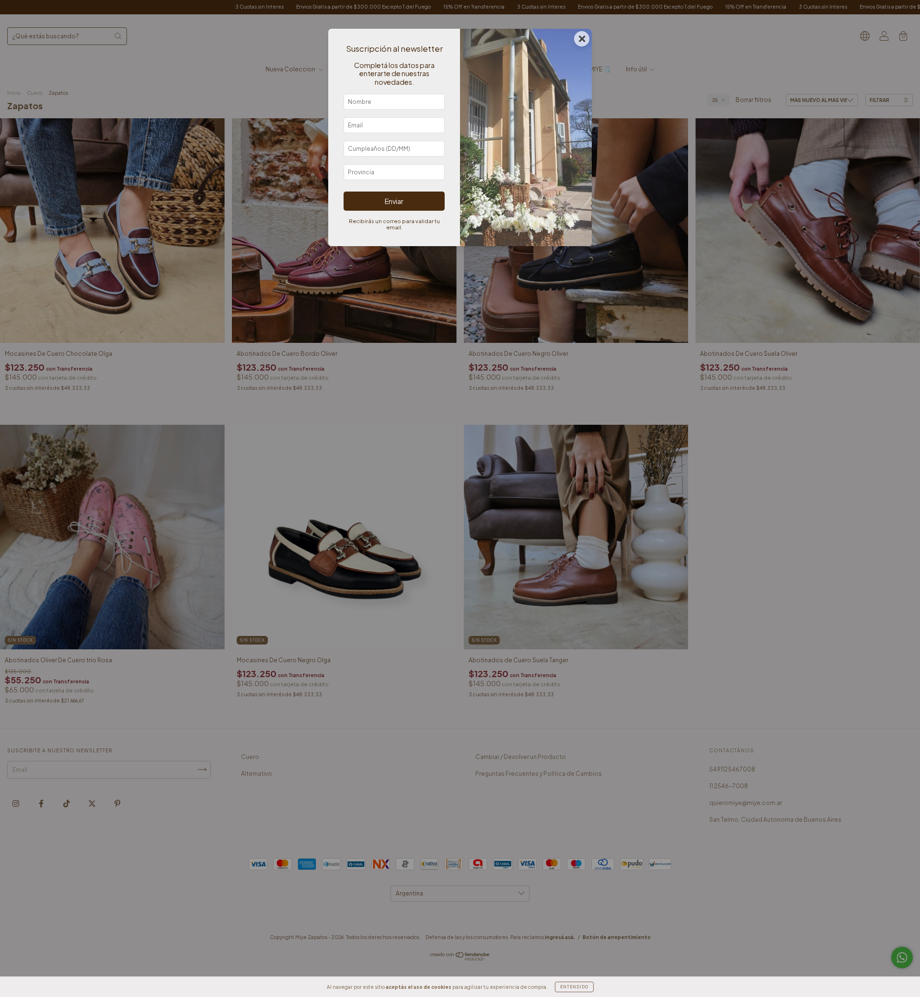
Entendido (574, 987)
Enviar (394, 201)
